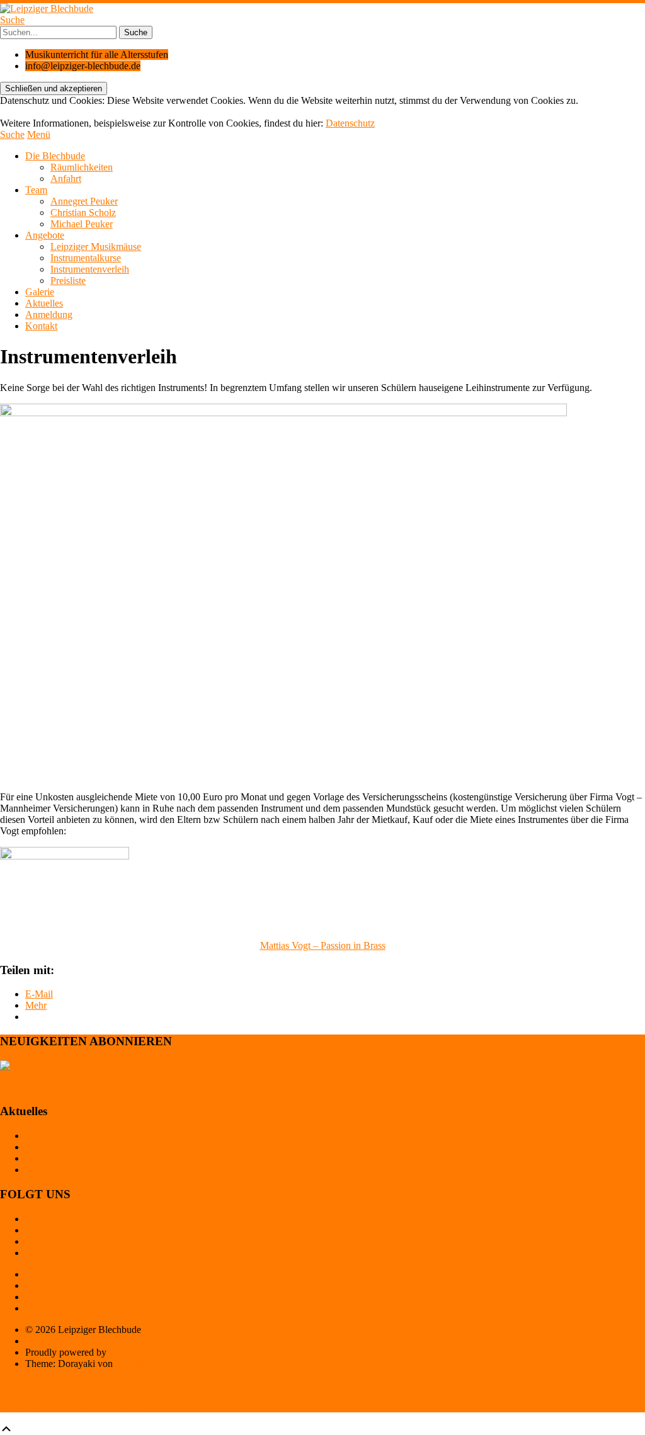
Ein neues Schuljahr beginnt (81, 1169)
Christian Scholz (83, 212)
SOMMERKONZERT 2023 (82, 1147)
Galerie (39, 291)
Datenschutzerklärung (68, 1296)
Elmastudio (137, 1363)
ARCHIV (20, 1087)
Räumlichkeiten (81, 167)
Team (36, 189)
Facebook (44, 1230)
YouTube (43, 1252)
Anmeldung (48, 314)
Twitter (39, 1218)
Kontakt (41, 325)
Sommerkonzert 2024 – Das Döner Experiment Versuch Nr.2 (146, 1135)
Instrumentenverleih (89, 269)
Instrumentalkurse (85, 257)
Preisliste (68, 280)
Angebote (44, 235)
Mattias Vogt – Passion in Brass (322, 945)
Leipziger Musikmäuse (95, 246)
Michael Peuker (81, 223)
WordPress (130, 1352)
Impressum (47, 1308)
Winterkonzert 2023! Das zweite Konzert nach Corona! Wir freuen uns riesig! (179, 1158)
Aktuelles (44, 303)
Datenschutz (350, 123)
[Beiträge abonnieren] (25, 1065)
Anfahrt (65, 178)
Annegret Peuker (84, 201)
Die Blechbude (55, 155)
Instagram (44, 1241)
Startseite (43, 1274)
